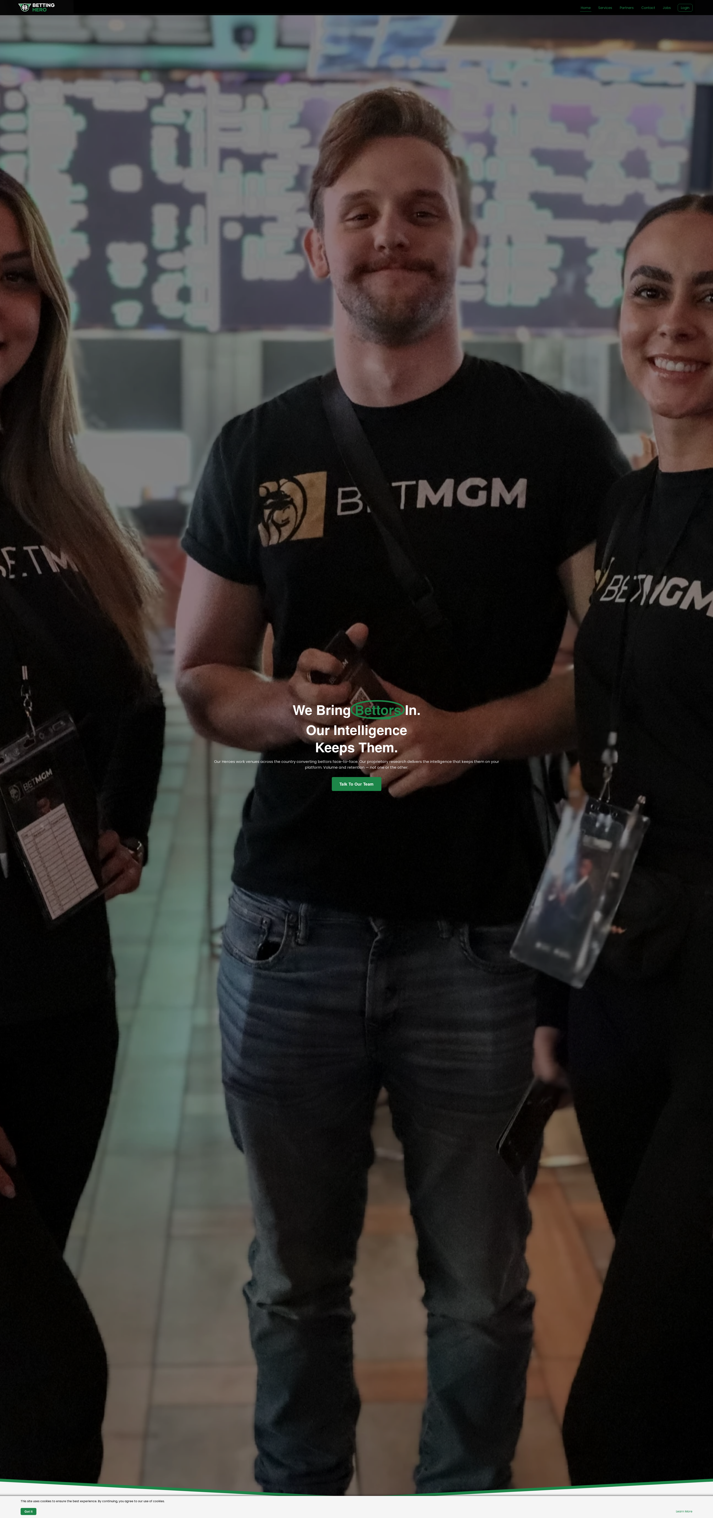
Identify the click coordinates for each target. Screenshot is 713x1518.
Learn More (684, 1511)
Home (586, 7)
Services (605, 7)
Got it (28, 1511)
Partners (627, 7)
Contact (648, 7)
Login (685, 7)
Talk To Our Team (356, 784)
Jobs (667, 7)
